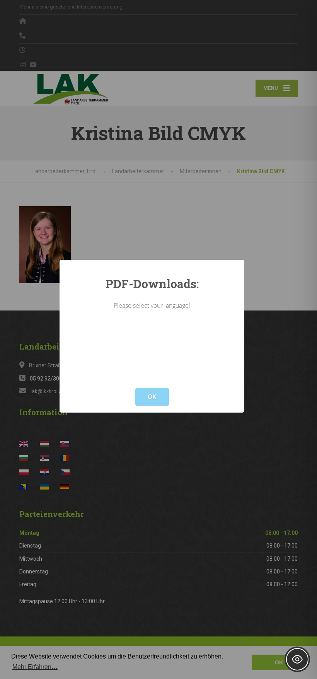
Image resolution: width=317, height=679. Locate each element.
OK (152, 397)
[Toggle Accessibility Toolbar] (297, 659)
